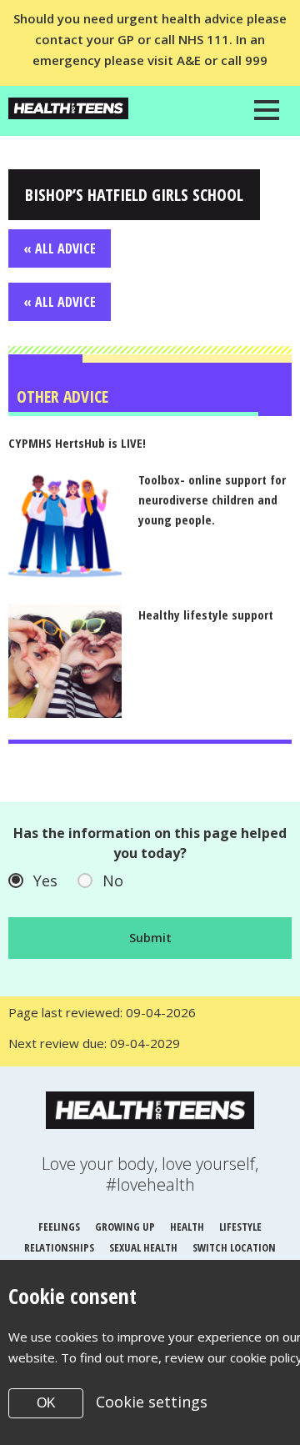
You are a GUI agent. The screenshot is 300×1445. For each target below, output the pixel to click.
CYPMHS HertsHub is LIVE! (77, 442)
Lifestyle (240, 1226)
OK (46, 1403)
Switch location (234, 1247)
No (112, 880)
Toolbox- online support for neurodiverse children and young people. (212, 499)
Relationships (59, 1247)
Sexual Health (143, 1247)
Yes (45, 880)
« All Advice (59, 248)
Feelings (59, 1226)
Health (187, 1226)
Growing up (125, 1226)
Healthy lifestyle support (205, 614)
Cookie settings (152, 1402)
